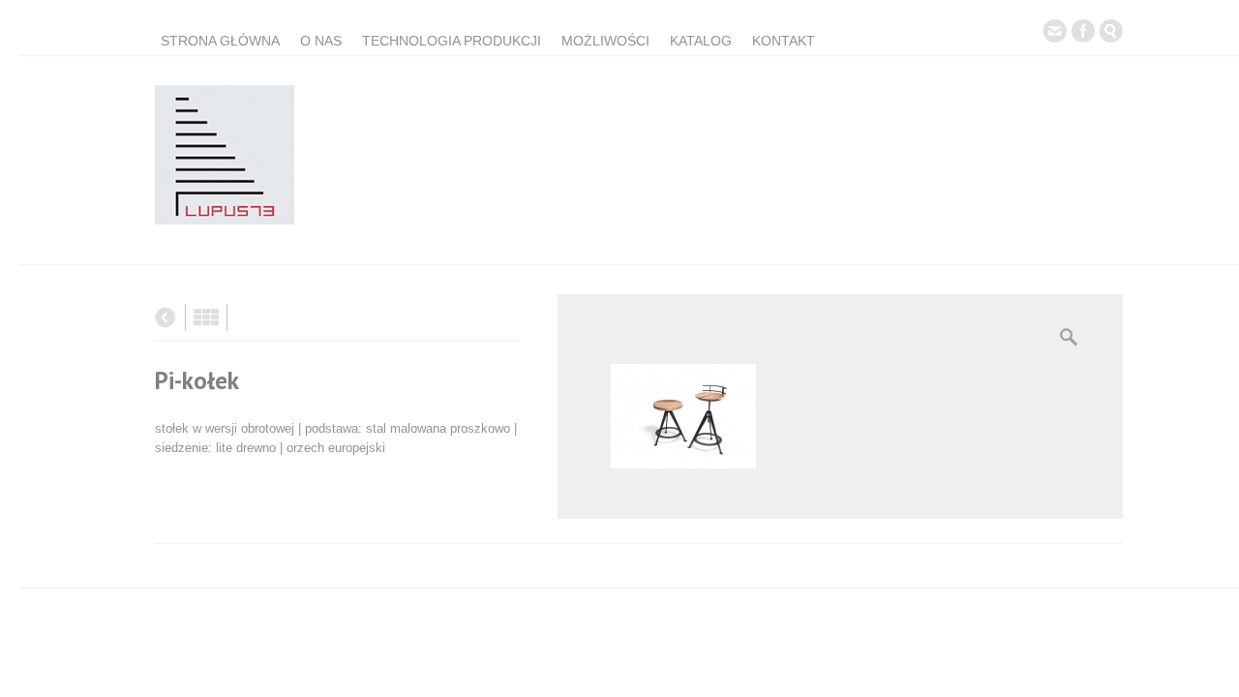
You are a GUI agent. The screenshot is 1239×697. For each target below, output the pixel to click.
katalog (701, 40)
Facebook (1083, 31)
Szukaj (1111, 31)
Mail (1055, 31)
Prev (165, 317)
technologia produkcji (451, 40)
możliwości (605, 40)
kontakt (783, 40)
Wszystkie (206, 317)
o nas (321, 40)
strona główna (220, 40)
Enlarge (1068, 337)
